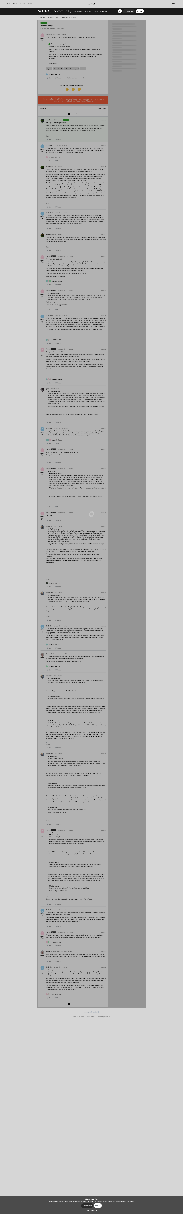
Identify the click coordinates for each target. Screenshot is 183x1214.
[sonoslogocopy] (91, 4)
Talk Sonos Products (53, 17)
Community (41, 17)
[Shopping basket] (173, 4)
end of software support (71, 69)
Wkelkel (48, 34)
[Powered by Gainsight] (91, 1012)
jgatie (47, 389)
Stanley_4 (49, 654)
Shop (8, 4)
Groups (96, 11)
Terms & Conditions (78, 1017)
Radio (30, 4)
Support (22, 4)
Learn (15, 4)
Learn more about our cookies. (125, 1201)
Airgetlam (49, 120)
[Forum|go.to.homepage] (54, 11)
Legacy (83, 69)
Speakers (64, 17)
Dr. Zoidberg (49, 145)
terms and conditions (55, 554)
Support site (104, 11)
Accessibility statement (103, 1017)
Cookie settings (90, 1017)
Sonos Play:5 (58, 69)
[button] (129, 11)
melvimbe (49, 526)
